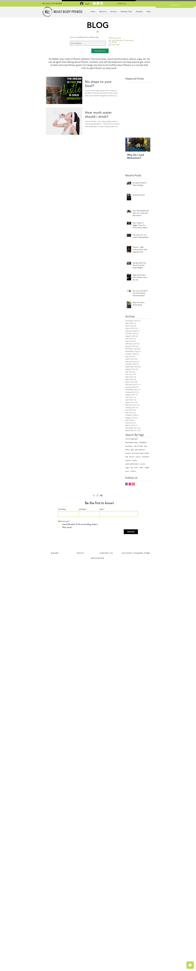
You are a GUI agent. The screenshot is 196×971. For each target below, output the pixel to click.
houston (128, 453)
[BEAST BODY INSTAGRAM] (98, 3)
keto (126, 457)
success (142, 464)
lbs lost (132, 457)
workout (133, 471)
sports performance (132, 464)
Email (101, 509)
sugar (127, 467)
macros (138, 457)
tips (132, 467)
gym (132, 449)
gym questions (140, 449)
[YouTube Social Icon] (133, 484)
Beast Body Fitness (131, 442)
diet (145, 446)
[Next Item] (147, 144)
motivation (145, 457)
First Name (62, 509)
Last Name (82, 509)
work (127, 471)
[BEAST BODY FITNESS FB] (94, 3)
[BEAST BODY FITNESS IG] (97, 495)
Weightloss (143, 442)
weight (147, 467)
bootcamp (128, 446)
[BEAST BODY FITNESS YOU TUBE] (101, 3)
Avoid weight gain (131, 439)
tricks (136, 467)
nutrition (128, 460)
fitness (127, 449)
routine (134, 460)
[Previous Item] (129, 144)
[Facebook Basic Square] (126, 484)
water (141, 467)
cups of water (138, 446)
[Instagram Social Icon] (130, 484)
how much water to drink (140, 453)
